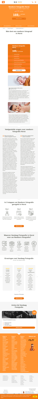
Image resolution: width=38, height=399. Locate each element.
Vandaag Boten (5, 380)
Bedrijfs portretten (14, 341)
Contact (5, 393)
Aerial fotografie (5, 339)
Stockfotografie (22, 370)
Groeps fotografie (14, 356)
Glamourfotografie (5, 358)
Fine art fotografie (14, 350)
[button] (0, 276)
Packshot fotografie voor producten (22, 361)
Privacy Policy (5, 392)
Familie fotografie (5, 349)
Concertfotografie (23, 340)
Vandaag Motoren (14, 375)
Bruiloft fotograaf (5, 342)
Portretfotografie (5, 362)
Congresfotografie (14, 342)
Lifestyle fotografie (14, 362)
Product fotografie (5, 363)
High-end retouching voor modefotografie (22, 351)
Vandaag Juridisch (15, 382)
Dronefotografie (5, 346)
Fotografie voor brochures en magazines (22, 348)
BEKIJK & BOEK (19, 70)
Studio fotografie (14, 368)
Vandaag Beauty (5, 379)
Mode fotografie (5, 359)
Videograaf (4, 368)
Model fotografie (14, 363)
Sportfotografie (22, 369)
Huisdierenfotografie (23, 353)
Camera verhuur (23, 339)
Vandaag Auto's (5, 375)
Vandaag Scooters (23, 380)
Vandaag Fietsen (14, 381)
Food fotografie (22, 346)
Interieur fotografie (14, 357)
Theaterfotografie (14, 369)
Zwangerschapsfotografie (24, 371)
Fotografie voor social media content (5, 356)
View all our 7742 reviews (19, 294)
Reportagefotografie (6, 367)
